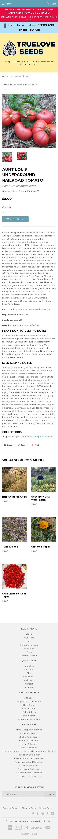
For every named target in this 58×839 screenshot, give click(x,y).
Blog (29, 673)
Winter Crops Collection (29, 776)
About (29, 634)
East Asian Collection (29, 740)
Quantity (6, 207)
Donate (29, 687)
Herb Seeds (29, 705)
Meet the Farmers (29, 645)
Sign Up (50, 794)
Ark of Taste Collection (29, 737)
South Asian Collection (29, 769)
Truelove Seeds (20, 821)
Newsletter (29, 648)
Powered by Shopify (40, 821)
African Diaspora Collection (40, 436)
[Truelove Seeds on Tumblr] (47, 813)
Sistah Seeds (18, 191)
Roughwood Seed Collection (29, 762)
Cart (53, 4)
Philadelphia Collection (29, 755)
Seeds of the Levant (29, 765)
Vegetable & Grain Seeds (29, 701)
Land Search (29, 680)
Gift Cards (29, 669)
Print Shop (29, 666)
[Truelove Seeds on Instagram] (42, 813)
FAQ (29, 641)
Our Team (29, 638)
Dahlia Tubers (29, 712)
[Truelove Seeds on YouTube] (52, 813)
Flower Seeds (29, 708)
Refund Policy (46, 808)
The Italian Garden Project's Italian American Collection (29, 751)
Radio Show (29, 676)
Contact (29, 684)
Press (29, 652)
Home (5, 76)
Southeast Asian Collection (29, 772)
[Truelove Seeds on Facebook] (38, 813)
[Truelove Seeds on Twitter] (33, 813)
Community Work (29, 655)
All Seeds (29, 698)
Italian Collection (29, 747)
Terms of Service (11, 808)
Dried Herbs (29, 715)
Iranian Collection (29, 744)
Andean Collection (29, 733)
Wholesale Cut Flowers (29, 719)
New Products (21, 76)
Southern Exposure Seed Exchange (32, 309)
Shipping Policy (29, 808)
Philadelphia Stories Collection (29, 758)
